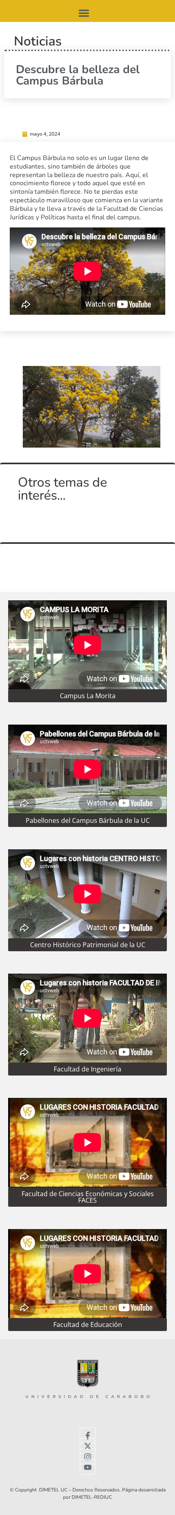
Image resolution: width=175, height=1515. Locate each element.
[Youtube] (87, 1467)
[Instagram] (87, 1456)
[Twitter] (87, 1446)
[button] (83, 13)
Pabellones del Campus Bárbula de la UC (88, 820)
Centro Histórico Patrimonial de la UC (87, 944)
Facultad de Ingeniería (87, 1069)
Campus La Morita (88, 695)
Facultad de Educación (87, 1324)
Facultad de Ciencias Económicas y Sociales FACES (88, 1197)
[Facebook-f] (87, 1435)
